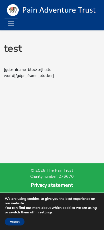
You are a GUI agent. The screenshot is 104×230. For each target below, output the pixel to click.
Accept (14, 222)
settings (46, 212)
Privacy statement (52, 185)
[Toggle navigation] (11, 23)
